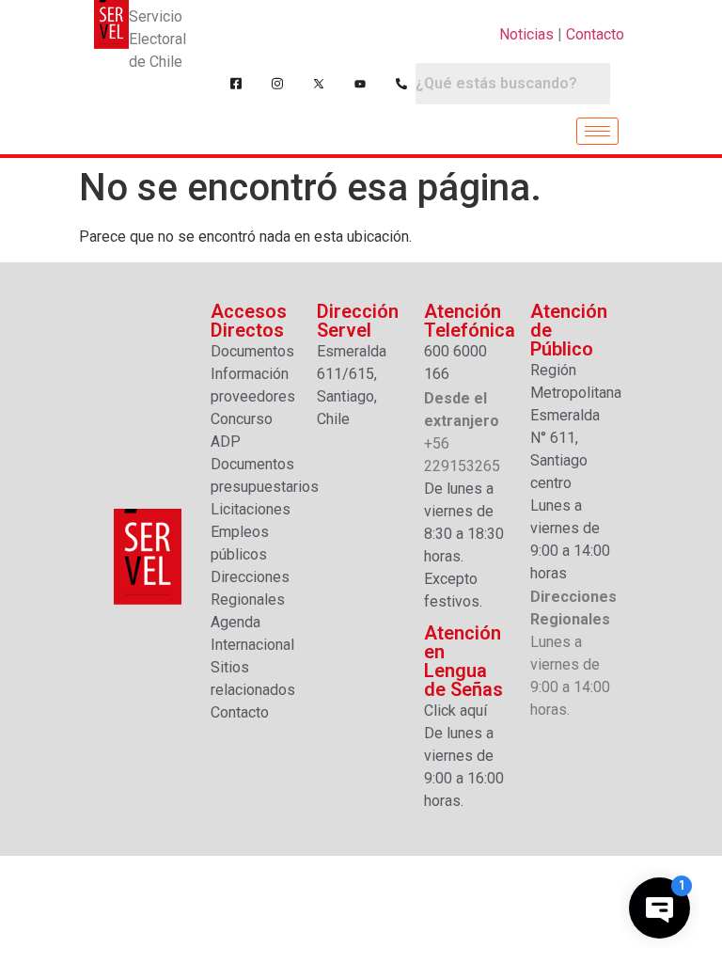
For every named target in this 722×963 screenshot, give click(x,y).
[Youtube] (360, 84)
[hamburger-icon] (597, 131)
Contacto (595, 34)
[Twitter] (319, 84)
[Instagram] (277, 84)
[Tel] (401, 84)
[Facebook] (236, 84)
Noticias (526, 34)
